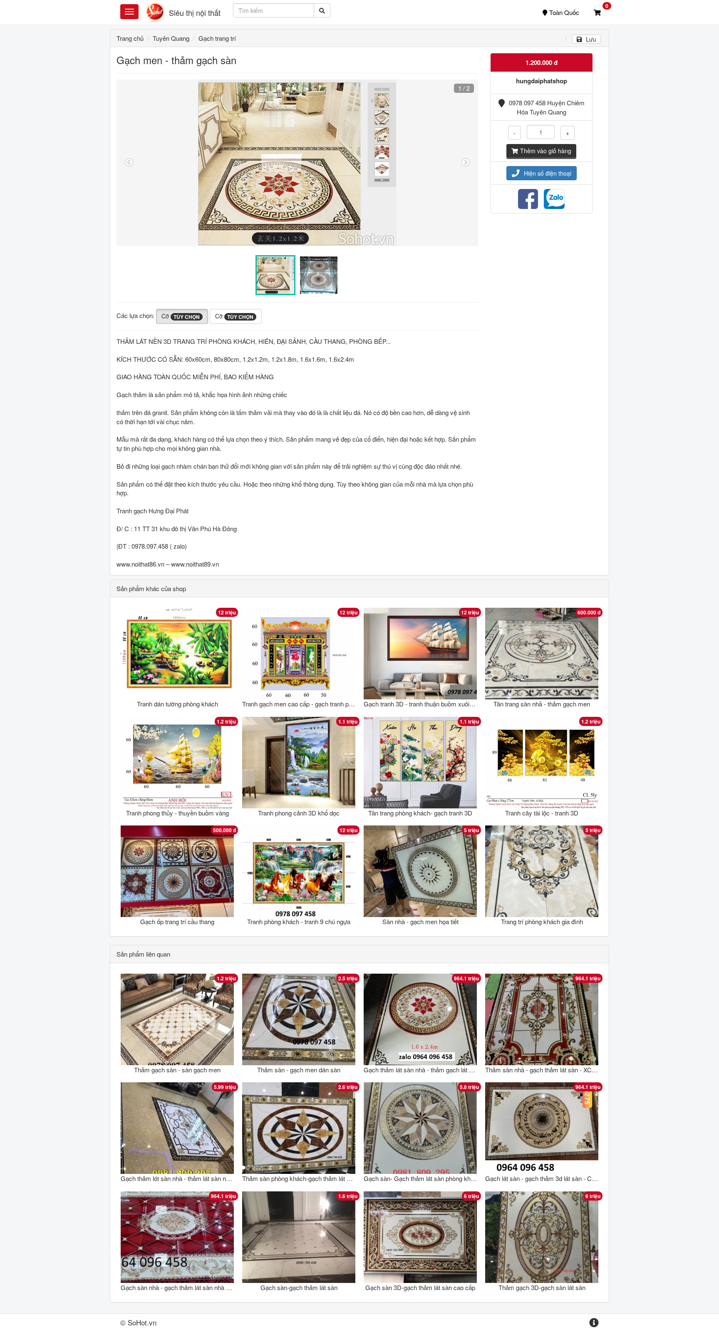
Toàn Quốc (564, 12)
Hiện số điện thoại (547, 173)
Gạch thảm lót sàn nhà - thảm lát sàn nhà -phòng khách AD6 (203, 1178)
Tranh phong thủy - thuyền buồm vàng (177, 812)
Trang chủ (130, 38)
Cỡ (180, 316)
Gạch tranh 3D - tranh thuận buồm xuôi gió (421, 703)
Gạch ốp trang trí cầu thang (177, 921)
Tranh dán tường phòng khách (177, 703)
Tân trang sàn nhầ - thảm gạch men (541, 703)
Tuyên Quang (171, 38)
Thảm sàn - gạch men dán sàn (298, 1069)
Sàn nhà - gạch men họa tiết (420, 921)
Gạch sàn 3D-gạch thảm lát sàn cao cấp (420, 1287)
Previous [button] (129, 163)
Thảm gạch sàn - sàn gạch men (177, 1069)
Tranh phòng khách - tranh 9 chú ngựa (298, 921)
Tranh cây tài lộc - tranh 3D (541, 812)
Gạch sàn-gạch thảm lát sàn (298, 1287)
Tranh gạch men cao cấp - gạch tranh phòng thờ (307, 703)
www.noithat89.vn (195, 563)
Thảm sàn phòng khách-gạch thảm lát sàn (299, 1178)
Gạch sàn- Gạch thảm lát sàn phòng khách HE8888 (434, 1178)
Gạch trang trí (217, 38)
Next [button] (465, 163)
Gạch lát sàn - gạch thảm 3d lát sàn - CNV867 (547, 1178)
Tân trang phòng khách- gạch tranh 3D (420, 812)
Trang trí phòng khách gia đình (542, 921)
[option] (297, 163)
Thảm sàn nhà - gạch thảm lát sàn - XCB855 (545, 1069)
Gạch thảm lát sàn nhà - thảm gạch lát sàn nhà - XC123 (439, 1069)
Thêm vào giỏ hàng (545, 151)
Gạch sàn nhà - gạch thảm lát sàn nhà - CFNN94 (187, 1287)
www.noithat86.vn (140, 563)
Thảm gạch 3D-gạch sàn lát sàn (541, 1287)
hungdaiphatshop (541, 80)
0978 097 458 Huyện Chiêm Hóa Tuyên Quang (547, 107)
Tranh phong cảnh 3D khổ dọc (299, 812)
